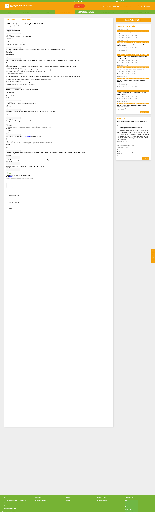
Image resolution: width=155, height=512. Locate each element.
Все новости (145, 158)
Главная (6, 16)
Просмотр (123, 35)
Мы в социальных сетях (77, 1)
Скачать (129, 35)
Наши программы (14, 16)
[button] (9, 12)
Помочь (80, 6)
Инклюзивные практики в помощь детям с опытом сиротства (133, 31)
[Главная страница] (7, 5)
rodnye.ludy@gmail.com (125, 6)
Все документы (144, 112)
